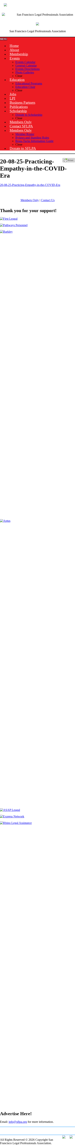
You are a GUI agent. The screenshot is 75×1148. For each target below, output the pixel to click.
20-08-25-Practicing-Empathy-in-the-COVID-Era (30, 185)
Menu (3, 39)
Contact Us (48, 200)
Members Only (30, 200)
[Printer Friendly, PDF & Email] (68, 161)
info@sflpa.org (18, 1121)
